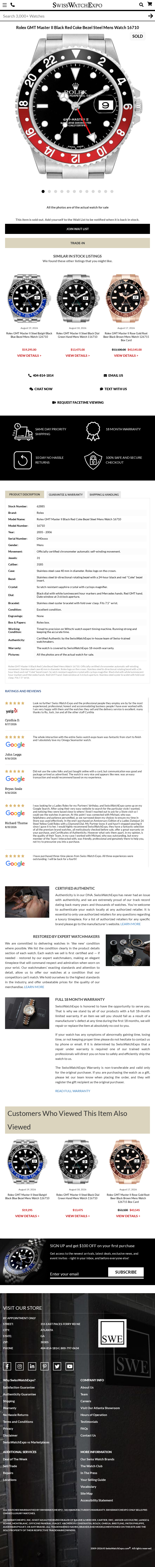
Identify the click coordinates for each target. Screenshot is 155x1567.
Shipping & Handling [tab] (104, 494)
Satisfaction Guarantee (19, 1387)
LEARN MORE (130, 924)
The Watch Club (92, 1466)
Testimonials (89, 1421)
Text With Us (115, 389)
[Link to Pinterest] (45, 1366)
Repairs (8, 1473)
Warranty (9, 1408)
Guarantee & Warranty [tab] (66, 494)
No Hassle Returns (15, 1415)
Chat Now (43, 389)
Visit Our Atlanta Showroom (100, 1408)
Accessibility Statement (97, 1500)
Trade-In (77, 243)
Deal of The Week (15, 1459)
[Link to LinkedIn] (32, 1366)
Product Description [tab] (24, 494)
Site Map (86, 1493)
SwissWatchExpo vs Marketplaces (26, 1442)
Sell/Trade (10, 1466)
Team (84, 1394)
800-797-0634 (70, 1348)
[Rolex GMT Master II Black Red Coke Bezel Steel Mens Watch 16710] (77, 106)
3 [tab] (55, 191)
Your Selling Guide (93, 1480)
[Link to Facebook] (7, 1366)
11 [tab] (105, 191)
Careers (86, 1401)
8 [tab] (86, 191)
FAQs (84, 1428)
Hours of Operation (94, 1415)
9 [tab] (93, 191)
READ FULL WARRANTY (72, 1091)
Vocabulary (88, 1486)
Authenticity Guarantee (19, 1394)
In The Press (89, 1473)
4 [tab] (61, 191)
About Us (87, 1387)
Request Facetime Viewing (80, 402)
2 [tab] (49, 191)
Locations (10, 1480)
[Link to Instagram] (20, 1366)
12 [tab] (111, 191)
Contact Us (88, 1435)
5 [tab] (68, 191)
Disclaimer (10, 1435)
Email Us (115, 375)
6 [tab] (74, 191)
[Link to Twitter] (57, 1366)
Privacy (8, 1428)
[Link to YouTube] (70, 1366)
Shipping (9, 1401)
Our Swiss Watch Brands (97, 1459)
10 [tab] (99, 191)
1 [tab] (43, 191)
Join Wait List (77, 229)
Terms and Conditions (18, 1421)
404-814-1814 (13, 5)
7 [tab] (80, 191)
